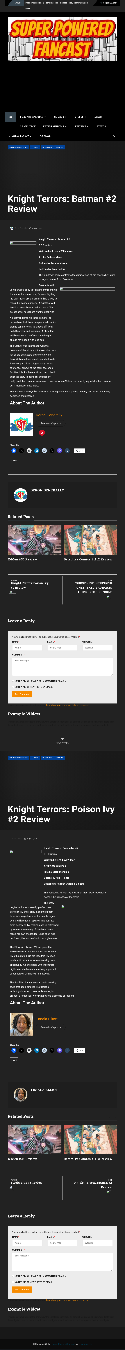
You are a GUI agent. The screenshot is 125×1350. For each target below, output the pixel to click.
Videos (79, 111)
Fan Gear (45, 130)
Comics (59, 111)
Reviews (80, 120)
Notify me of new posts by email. (34, 681)
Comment (18, 649)
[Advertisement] (62, 80)
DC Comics (47, 142)
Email (51, 636)
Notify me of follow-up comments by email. (40, 675)
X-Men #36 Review (22, 553)
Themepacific (85, 1338)
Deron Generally (20, 222)
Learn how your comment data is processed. (67, 699)
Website (87, 636)
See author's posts (51, 417)
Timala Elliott (16, 833)
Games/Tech (28, 120)
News (98, 111)
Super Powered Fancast (63, 1338)
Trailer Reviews (20, 130)
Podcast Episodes (31, 111)
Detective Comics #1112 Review (88, 553)
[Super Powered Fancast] (10, 111)
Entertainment (53, 120)
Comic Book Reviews (18, 142)
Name (16, 636)
